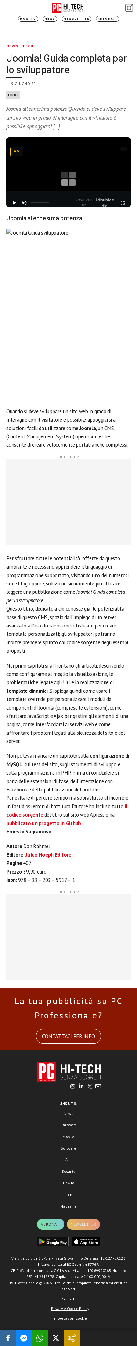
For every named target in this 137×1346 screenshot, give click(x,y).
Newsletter (77, 18)
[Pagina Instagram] (129, 8)
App (68, 1159)
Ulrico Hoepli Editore (47, 854)
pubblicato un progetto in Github (43, 823)
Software (68, 1148)
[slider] (40, 202)
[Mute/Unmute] (24, 202)
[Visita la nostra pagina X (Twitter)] (89, 1086)
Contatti (68, 1299)
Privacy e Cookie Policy (70, 1308)
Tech (27, 46)
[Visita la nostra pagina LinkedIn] (81, 1086)
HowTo (68, 1182)
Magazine (68, 1206)
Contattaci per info (68, 1036)
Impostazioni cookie (70, 1318)
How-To (28, 18)
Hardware (68, 1125)
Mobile (68, 1136)
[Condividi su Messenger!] (24, 1338)
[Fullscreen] (122, 202)
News (50, 18)
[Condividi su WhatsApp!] (40, 1338)
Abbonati (107, 18)
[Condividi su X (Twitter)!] (56, 1338)
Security (68, 1171)
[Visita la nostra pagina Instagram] (72, 1086)
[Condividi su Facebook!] (8, 1338)
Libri (13, 95)
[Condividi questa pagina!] (72, 1338)
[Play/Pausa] (14, 202)
